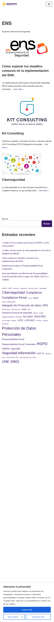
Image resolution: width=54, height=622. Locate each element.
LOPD (20, 320)
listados (13, 320)
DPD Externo (6, 309)
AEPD (10, 288)
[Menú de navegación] (49, 4)
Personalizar (13, 617)
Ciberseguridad (13, 179)
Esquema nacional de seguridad (17, 312)
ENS (29, 309)
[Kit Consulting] (27, 111)
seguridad (15, 348)
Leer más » (18, 89)
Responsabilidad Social (13, 339)
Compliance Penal (14, 297)
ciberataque (43, 288)
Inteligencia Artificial (8, 317)
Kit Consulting (13, 133)
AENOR (4, 288)
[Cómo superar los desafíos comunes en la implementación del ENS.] (27, 49)
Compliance (34, 292)
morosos (39, 320)
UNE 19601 (10, 361)
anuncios (16, 288)
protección (5, 324)
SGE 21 (40, 353)
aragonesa (23, 288)
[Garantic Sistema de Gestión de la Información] (10, 4)
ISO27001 (40, 316)
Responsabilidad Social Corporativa (19, 344)
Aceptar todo (27, 610)
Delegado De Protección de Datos (21, 305)
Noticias (45, 320)
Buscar (5, 219)
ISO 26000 (28, 316)
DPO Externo (16, 309)
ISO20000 (18, 317)
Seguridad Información (19, 353)
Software (48, 353)
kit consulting (6, 320)
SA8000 (6, 348)
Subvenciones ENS (12, 357)
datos (35, 298)
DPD (45, 305)
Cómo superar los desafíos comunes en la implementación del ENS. (25, 70)
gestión (35, 313)
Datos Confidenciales (8, 302)
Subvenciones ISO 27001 (28, 357)
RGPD (42, 344)
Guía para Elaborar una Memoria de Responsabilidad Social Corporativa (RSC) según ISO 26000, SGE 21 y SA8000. (25, 276)
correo (30, 298)
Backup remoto (33, 288)
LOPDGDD (29, 320)
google (41, 313)
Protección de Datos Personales (19, 331)
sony (3, 357)
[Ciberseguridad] (27, 164)
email (23, 309)
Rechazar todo (38, 617)
